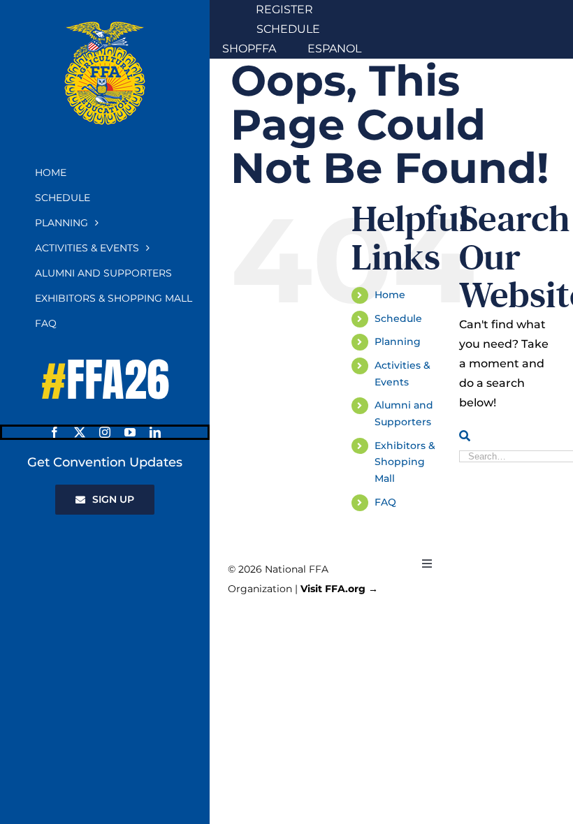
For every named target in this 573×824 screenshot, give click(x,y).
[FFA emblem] (105, 26)
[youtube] (130, 432)
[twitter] (79, 432)
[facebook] (54, 432)
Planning (398, 341)
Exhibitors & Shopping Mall (405, 462)
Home (390, 294)
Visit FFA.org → (339, 588)
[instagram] (104, 432)
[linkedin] (155, 432)
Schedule (398, 318)
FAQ (385, 502)
